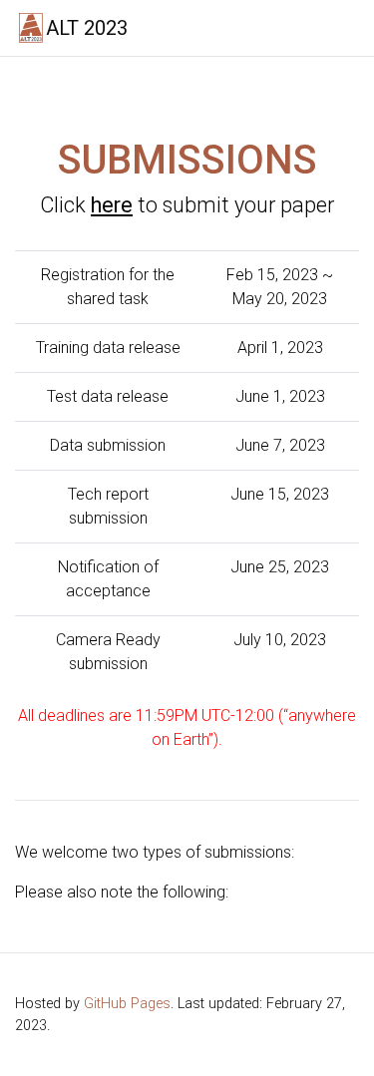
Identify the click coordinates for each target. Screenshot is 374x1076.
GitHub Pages (127, 1003)
